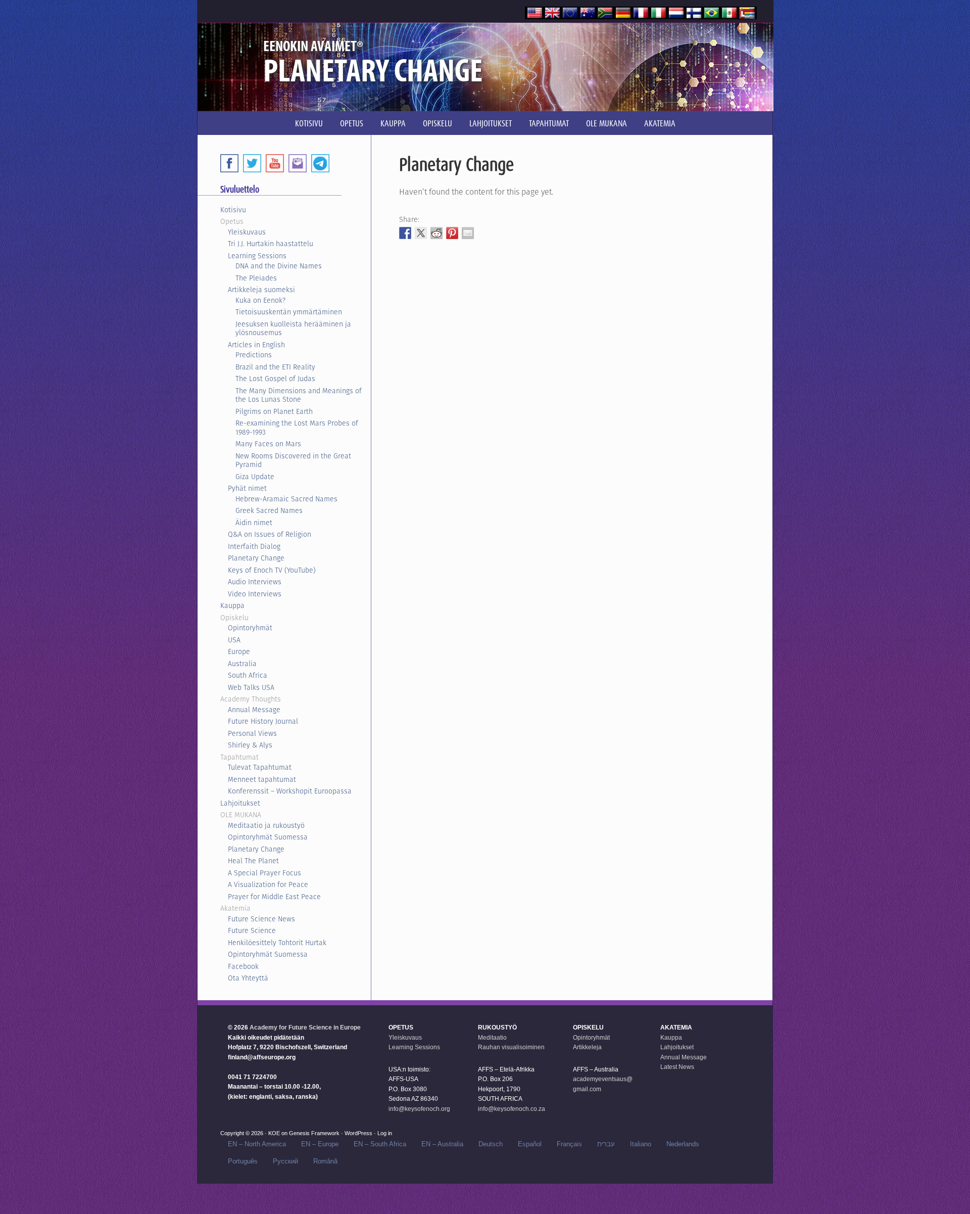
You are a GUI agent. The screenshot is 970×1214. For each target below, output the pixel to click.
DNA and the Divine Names (278, 266)
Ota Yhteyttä (248, 978)
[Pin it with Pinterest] (452, 233)
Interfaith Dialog (254, 546)
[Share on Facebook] (405, 233)
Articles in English (256, 345)
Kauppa (232, 605)
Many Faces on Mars (268, 444)
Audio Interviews (254, 582)
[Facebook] (229, 163)
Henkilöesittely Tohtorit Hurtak (277, 943)
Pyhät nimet (247, 488)
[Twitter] (252, 163)
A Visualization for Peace (268, 884)
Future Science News (261, 919)
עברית (606, 1144)
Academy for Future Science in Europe (305, 1027)
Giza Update (254, 477)
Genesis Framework (314, 1133)
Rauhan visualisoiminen (511, 1047)
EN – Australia (442, 1144)
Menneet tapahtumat (262, 779)
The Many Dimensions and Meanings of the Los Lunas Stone (298, 395)
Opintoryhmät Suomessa (268, 837)
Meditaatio (492, 1037)
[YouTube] (275, 163)
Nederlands (682, 1144)
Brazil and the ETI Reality (275, 367)
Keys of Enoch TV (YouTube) (272, 570)
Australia (242, 664)
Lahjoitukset (240, 803)
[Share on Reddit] (436, 233)
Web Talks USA (251, 687)
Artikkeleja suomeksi (261, 290)
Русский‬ (285, 1161)
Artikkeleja (587, 1047)
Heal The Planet (253, 861)
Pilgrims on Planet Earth (274, 411)
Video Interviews (254, 594)
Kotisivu (233, 210)
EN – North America (257, 1144)
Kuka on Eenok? (260, 300)
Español (530, 1144)
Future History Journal (263, 721)
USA (234, 640)
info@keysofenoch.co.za (511, 1108)
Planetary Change (256, 558)
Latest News (677, 1066)
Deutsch (490, 1144)
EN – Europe (319, 1144)
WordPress (358, 1133)
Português (243, 1161)
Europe (239, 651)
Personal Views (252, 733)
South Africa (247, 675)
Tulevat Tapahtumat (260, 767)
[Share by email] (468, 233)
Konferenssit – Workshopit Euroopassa (290, 791)
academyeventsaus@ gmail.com (603, 1084)
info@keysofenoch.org (419, 1108)
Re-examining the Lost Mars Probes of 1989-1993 (296, 427)
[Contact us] (297, 163)
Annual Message (254, 710)
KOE (274, 1133)
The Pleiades (256, 278)
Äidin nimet (253, 523)
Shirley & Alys (250, 745)
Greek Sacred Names (269, 510)
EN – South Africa (380, 1144)
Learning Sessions (257, 256)
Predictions (253, 355)
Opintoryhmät (250, 628)
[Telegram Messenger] (320, 163)
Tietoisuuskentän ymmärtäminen (288, 312)
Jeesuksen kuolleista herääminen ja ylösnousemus (293, 328)
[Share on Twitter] (421, 233)
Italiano (640, 1144)
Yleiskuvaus (247, 232)
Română (325, 1161)
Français (569, 1144)
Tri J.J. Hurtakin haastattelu (270, 244)
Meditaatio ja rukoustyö (266, 825)
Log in (384, 1133)
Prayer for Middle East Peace (274, 897)
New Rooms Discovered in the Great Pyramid (293, 460)
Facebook (243, 966)
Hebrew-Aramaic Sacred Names (286, 499)
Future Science (252, 930)
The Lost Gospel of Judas (275, 378)
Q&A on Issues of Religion (269, 534)
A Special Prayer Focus (264, 873)
